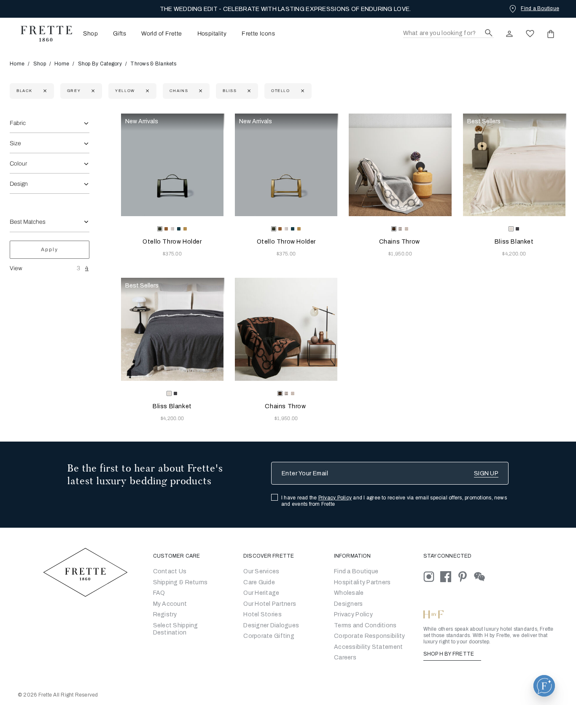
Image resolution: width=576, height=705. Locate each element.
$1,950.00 (400, 254)
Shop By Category (100, 64)
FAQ (159, 593)
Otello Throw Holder (172, 242)
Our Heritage (261, 593)
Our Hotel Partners (269, 604)
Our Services (261, 571)
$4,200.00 (514, 254)
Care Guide (259, 582)
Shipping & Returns (180, 582)
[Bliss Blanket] (514, 165)
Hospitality (212, 34)
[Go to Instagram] (431, 576)
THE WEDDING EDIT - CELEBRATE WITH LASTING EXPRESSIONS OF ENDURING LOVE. (285, 9)
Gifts (119, 34)
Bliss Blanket (514, 242)
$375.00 (172, 254)
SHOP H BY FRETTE (449, 654)
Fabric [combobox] (18, 123)
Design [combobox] (19, 184)
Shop (39, 64)
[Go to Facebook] (448, 576)
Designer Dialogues (271, 625)
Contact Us (170, 571)
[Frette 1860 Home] (42, 33)
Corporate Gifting (268, 636)
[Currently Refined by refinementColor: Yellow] (146, 91)
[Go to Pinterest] (465, 576)
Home (17, 64)
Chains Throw (400, 242)
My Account (170, 604)
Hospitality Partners (362, 582)
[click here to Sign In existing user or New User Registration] (509, 34)
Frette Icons (258, 34)
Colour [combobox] (18, 163)
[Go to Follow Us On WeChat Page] (482, 576)
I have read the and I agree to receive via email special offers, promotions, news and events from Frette (394, 501)
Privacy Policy (335, 498)
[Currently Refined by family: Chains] (199, 91)
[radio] (166, 228)
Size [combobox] (15, 143)
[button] (544, 686)
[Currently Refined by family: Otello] (301, 91)
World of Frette (161, 34)
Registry (165, 614)
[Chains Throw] (400, 165)
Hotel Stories (262, 614)
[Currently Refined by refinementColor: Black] (44, 91)
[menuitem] (88, 33)
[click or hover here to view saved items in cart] (551, 34)
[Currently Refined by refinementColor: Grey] (92, 91)
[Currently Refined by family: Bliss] (248, 91)
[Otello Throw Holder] (172, 165)
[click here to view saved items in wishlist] (530, 34)
